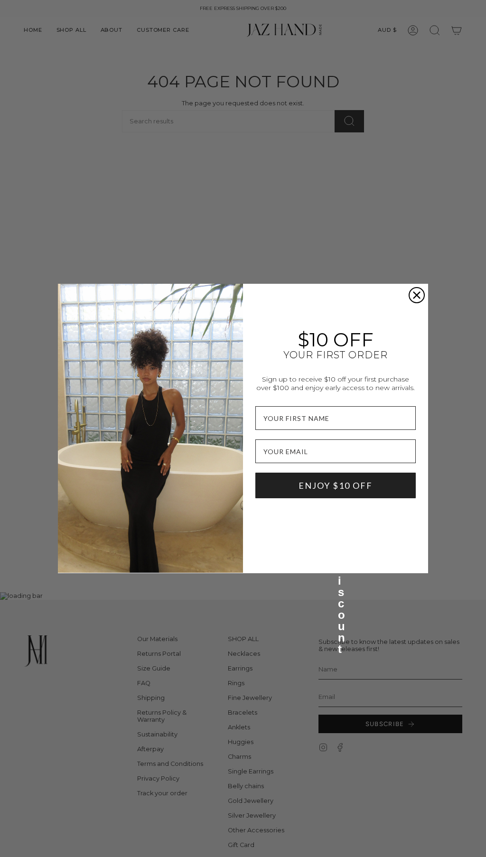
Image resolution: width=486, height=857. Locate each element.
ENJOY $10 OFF (336, 485)
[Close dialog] (416, 295)
